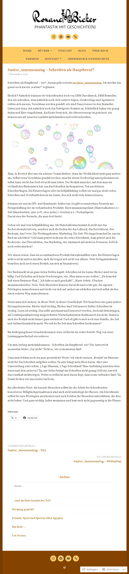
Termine (32, 59)
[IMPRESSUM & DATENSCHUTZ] (76, 558)
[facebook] (61, 36)
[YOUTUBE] (68, 558)
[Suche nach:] (64, 486)
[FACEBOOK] (60, 558)
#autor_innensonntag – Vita (27, 448)
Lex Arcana (19, 536)
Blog (82, 51)
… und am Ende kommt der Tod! (31, 501)
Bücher (43, 51)
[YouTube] (68, 36)
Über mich (100, 51)
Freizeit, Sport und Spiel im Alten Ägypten (37, 518)
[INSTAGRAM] (53, 558)
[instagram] (53, 36)
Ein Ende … (19, 527)
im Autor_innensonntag (87, 83)
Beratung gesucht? (23, 509)
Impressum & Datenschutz (88, 59)
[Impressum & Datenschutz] (75, 36)
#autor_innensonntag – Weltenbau (97, 459)
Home (27, 51)
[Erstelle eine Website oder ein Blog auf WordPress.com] (64, 568)
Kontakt (52, 59)
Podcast (65, 51)
